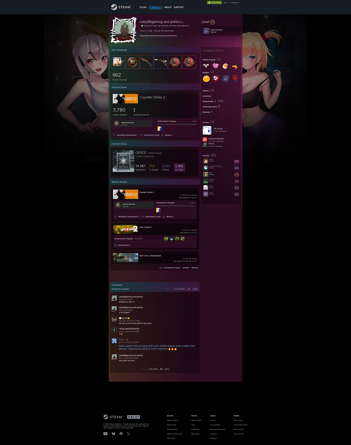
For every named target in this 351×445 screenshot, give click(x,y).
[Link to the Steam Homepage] (121, 9)
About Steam (172, 420)
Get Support (239, 429)
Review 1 (168, 135)
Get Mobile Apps (241, 425)
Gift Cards (171, 438)
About (168, 7)
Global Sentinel (127, 122)
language (234, 2)
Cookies (213, 434)
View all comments (120, 289)
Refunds (213, 438)
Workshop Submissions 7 (127, 135)
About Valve (196, 420)
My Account (239, 434)
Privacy (213, 420)
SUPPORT (179, 7)
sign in (225, 2)
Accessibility (215, 425)
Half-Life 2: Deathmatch (150, 256)
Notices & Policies (217, 429)
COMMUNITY (155, 7)
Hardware (195, 429)
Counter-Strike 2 (152, 97)
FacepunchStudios (216, 138)
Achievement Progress (167, 121)
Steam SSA (171, 425)
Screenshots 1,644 (151, 135)
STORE (143, 7)
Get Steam (238, 420)
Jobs (193, 425)
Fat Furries (218, 128)
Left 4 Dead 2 (145, 227)
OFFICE (211, 144)
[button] (221, 21)
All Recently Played (172, 268)
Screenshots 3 (124, 245)
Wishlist (186, 268)
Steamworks (172, 429)
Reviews (195, 268)
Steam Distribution (174, 434)
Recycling (195, 434)
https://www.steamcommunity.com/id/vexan (158, 36)
